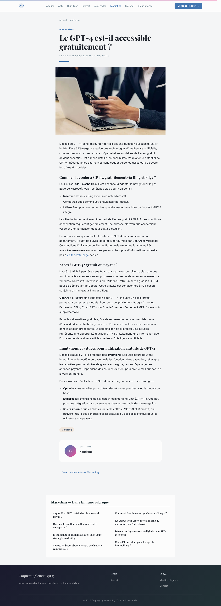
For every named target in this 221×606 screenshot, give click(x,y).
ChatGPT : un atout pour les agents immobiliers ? (134, 543)
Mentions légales (168, 580)
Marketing (115, 5)
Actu (60, 5)
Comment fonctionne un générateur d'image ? (141, 513)
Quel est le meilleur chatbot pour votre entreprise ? (75, 525)
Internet (86, 5)
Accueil (50, 5)
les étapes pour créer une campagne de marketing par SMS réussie (137, 522)
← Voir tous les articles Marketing (79, 472)
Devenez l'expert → (188, 5)
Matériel (129, 5)
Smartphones (145, 5)
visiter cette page (78, 255)
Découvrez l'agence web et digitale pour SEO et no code (140, 533)
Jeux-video (100, 5)
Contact (164, 585)
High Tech (72, 5)
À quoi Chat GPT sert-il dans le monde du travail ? (76, 515)
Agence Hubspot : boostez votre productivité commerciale (78, 547)
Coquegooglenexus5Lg (36, 575)
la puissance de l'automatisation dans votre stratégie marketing (77, 536)
